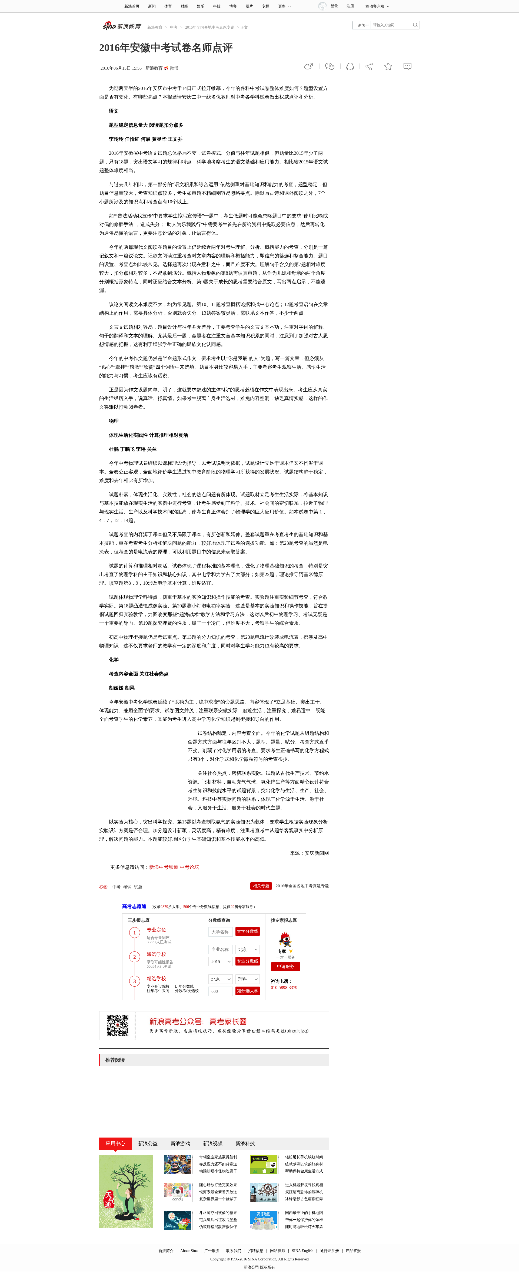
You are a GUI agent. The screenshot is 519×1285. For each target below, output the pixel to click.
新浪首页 (131, 6)
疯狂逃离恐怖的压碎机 (304, 1192)
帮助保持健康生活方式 (304, 1171)
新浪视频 (212, 1143)
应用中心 (115, 1143)
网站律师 (277, 1251)
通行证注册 (329, 1251)
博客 (233, 6)
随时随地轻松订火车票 (304, 1227)
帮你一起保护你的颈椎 (304, 1220)
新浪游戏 (180, 1143)
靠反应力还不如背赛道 (218, 1164)
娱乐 (200, 6)
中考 (174, 27)
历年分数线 (184, 986)
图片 (249, 6)
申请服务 (285, 966)
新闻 (152, 6)
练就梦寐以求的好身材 (304, 1164)
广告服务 (211, 1251)
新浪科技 (245, 1143)
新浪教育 (154, 27)
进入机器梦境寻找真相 (304, 1185)
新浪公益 (148, 1143)
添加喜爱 (388, 66)
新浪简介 (166, 1251)
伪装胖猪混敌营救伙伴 (218, 1227)
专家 (282, 951)
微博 (174, 68)
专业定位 (156, 930)
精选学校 (156, 978)
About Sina (189, 1251)
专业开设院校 (158, 986)
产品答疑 (353, 1251)
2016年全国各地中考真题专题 (209, 27)
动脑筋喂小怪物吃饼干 (218, 1171)
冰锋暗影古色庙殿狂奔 (304, 1199)
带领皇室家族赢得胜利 (218, 1157)
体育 (168, 6)
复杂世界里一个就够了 (218, 1199)
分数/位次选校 (187, 991)
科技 (217, 6)
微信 (330, 66)
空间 (350, 66)
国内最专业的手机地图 (304, 1213)
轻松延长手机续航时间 (304, 1157)
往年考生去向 (158, 991)
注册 (350, 6)
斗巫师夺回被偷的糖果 (218, 1213)
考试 (127, 887)
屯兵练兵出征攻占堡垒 (218, 1220)
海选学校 (156, 954)
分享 (369, 66)
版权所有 (267, 1267)
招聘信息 (255, 1251)
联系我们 (233, 1251)
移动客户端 (374, 6)
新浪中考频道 (163, 867)
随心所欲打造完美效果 (218, 1185)
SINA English (302, 1251)
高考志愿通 (134, 906)
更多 (282, 6)
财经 (184, 6)
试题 (138, 887)
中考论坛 (189, 867)
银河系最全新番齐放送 (218, 1192)
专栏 (265, 6)
